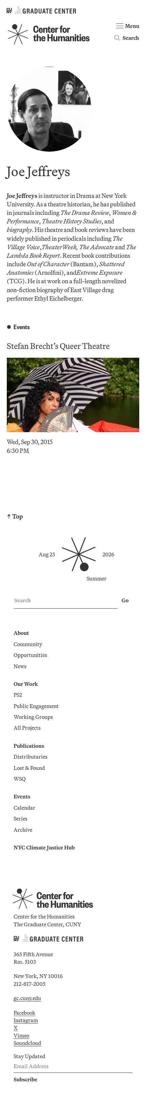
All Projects (27, 727)
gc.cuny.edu (27, 998)
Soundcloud (27, 1043)
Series (21, 818)
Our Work (26, 683)
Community (28, 644)
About (21, 632)
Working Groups (33, 716)
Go (125, 600)
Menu (132, 25)
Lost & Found (29, 767)
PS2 (18, 694)
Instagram (26, 1020)
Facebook (24, 1012)
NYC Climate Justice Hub (44, 847)
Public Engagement (36, 706)
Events (22, 796)
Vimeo (21, 1035)
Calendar (24, 807)
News (20, 666)
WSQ (20, 778)
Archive (23, 829)
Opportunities (30, 655)
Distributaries (31, 756)
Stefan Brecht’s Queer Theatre (58, 346)
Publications (29, 745)
